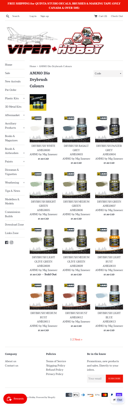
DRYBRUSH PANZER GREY (109, 148)
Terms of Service (56, 361)
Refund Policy (54, 369)
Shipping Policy (55, 365)
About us (10, 361)
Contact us (11, 365)
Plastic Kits (15, 98)
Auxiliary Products (15, 125)
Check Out (117, 16)
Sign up (44, 16)
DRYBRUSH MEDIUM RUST (43, 315)
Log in (33, 16)
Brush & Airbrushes (15, 151)
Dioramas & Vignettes (12, 172)
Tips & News (12, 191)
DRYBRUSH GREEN (109, 201)
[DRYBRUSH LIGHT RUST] (109, 240)
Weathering (15, 182)
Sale (7, 73)
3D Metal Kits (13, 106)
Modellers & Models (12, 201)
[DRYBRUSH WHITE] (44, 128)
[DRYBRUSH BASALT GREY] (76, 128)
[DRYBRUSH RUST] (76, 296)
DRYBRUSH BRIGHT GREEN (43, 203)
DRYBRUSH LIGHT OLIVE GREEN (43, 259)
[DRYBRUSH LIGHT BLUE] (109, 296)
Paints (15, 161)
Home (8, 64)
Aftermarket (15, 115)
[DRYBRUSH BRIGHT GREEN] (44, 184)
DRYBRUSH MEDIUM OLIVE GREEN (76, 259)
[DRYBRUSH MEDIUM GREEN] (76, 184)
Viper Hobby (29, 397)
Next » (78, 339)
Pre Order (10, 90)
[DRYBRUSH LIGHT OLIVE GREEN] (44, 240)
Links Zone (11, 233)
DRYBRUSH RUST (76, 313)
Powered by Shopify (45, 397)
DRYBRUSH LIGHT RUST (109, 259)
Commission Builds (12, 214)
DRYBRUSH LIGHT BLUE (109, 315)
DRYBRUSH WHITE (43, 146)
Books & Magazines (11, 138)
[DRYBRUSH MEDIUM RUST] (44, 296)
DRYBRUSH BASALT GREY (76, 148)
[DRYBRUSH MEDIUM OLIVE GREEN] (76, 240)
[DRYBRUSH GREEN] (109, 184)
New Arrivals (12, 81)
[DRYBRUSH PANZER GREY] (109, 128)
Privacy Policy (54, 374)
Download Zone (14, 224)
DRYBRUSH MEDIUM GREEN (76, 203)
